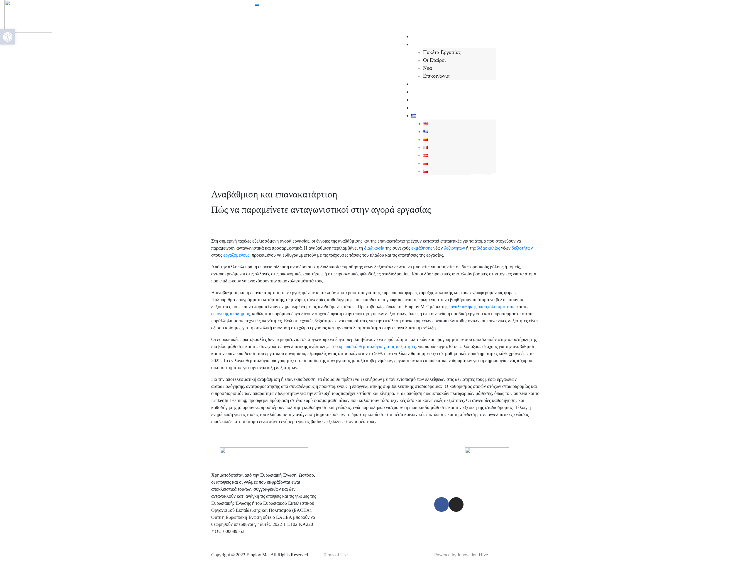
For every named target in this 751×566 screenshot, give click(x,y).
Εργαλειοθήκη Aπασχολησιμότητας (449, 84)
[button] (7, 37)
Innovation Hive (473, 554)
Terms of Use (335, 554)
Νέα (427, 68)
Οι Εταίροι (434, 60)
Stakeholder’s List (430, 107)
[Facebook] (441, 504)
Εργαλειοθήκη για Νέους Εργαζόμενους (453, 92)
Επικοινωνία (436, 76)
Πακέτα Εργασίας (442, 52)
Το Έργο (420, 44)
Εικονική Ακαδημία (432, 100)
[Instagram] (456, 504)
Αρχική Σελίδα (427, 36)
